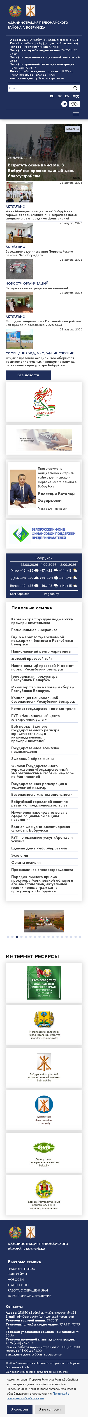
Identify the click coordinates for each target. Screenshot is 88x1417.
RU (52, 96)
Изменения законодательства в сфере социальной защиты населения (39, 816)
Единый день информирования (39, 848)
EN (67, 96)
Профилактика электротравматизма (42, 869)
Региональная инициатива (34, 629)
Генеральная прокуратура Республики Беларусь (34, 678)
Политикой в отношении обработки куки (38, 1395)
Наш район (17, 1274)
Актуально (72, 129)
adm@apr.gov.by (31, 43)
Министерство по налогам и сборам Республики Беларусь (42, 689)
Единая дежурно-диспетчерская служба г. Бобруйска (40, 828)
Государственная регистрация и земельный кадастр (39, 785)
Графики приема (21, 1269)
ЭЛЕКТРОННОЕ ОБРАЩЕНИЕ (29, 1296)
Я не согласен (50, 1409)
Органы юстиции (26, 862)
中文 (76, 96)
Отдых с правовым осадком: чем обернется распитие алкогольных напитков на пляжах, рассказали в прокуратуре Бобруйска (40, 361)
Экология (19, 855)
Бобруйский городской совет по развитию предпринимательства (39, 803)
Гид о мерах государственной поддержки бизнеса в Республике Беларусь (42, 640)
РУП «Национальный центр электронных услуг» (35, 717)
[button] (8, 937)
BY (60, 96)
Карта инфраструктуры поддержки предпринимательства (42, 621)
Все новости (28, 375)
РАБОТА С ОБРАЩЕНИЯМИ (28, 1290)
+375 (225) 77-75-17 (23, 68)
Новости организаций (27, 283)
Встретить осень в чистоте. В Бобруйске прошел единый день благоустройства (41, 170)
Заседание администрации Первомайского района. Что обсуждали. (39, 253)
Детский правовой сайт (31, 658)
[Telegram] (64, 104)
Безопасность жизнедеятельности (41, 794)
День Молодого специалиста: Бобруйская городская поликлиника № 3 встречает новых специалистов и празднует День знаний (41, 214)
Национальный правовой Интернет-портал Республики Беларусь (43, 667)
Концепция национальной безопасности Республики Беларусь (43, 699)
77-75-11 (66, 50)
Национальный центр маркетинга (41, 651)
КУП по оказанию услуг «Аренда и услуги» (42, 839)
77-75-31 (54, 47)
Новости (16, 1279)
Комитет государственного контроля (43, 708)
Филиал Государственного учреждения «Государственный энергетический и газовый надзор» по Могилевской (42, 771)
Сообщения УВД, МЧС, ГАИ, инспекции (40, 353)
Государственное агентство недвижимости (35, 749)
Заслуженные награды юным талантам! (37, 288)
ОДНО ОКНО (18, 1285)
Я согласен (19, 1409)
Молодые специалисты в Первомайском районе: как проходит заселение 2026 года (44, 323)
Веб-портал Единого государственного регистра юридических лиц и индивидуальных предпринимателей (35, 733)
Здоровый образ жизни (32, 758)
